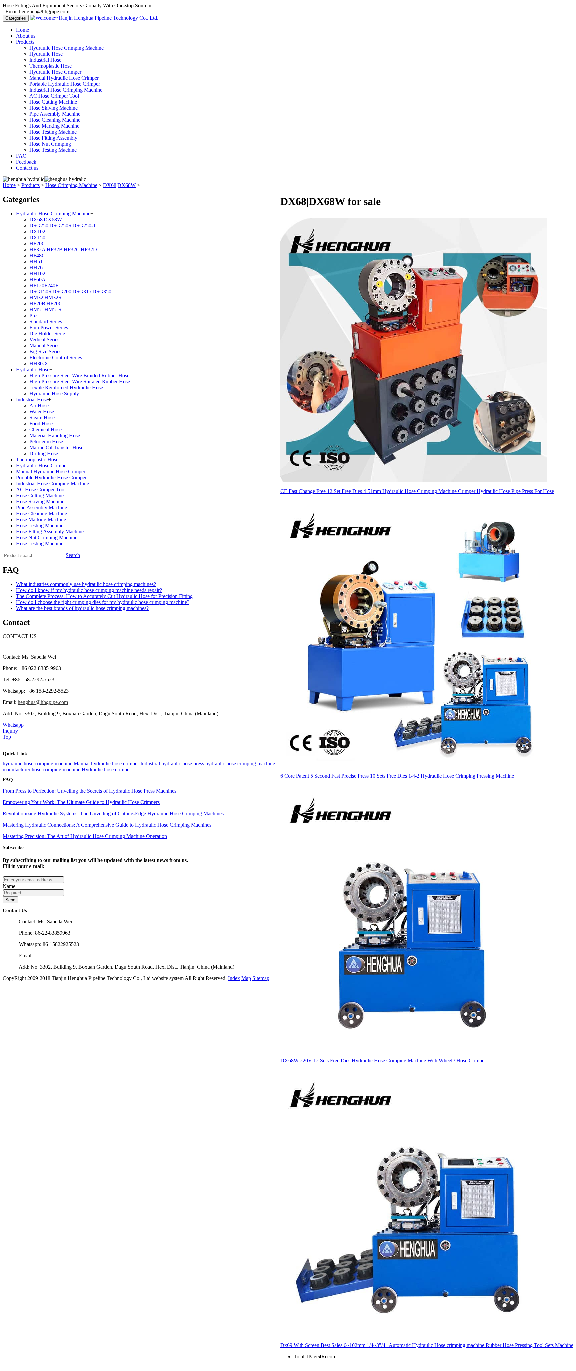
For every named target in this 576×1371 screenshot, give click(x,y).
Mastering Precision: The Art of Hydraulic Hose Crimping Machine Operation (85, 836)
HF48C (37, 255)
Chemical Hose (45, 429)
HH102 (37, 273)
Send (10, 899)
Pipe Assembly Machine (54, 114)
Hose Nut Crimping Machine (46, 537)
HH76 (36, 267)
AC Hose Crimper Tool (54, 96)
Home (22, 30)
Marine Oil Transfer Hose (56, 447)
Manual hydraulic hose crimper (106, 763)
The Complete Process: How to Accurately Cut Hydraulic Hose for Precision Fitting (104, 596)
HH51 (36, 261)
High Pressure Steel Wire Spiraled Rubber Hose (79, 381)
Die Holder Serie (47, 333)
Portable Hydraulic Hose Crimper (64, 84)
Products (25, 42)
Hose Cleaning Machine (54, 120)
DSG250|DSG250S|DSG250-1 (62, 225)
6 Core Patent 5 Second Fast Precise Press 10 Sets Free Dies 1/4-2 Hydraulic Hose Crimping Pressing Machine (397, 776)
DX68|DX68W (119, 185)
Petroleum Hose (46, 441)
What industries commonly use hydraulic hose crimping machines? (86, 584)
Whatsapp (13, 725)
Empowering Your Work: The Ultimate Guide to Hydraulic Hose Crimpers (81, 802)
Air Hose (39, 405)
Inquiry (10, 731)
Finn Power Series (48, 327)
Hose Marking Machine (54, 126)
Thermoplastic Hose (50, 66)
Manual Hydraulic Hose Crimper (64, 78)
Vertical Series (44, 339)
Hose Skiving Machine (53, 108)
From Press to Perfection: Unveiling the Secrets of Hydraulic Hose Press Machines (89, 791)
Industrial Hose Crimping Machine (65, 90)
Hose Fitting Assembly (53, 138)
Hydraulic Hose (46, 54)
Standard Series (45, 321)
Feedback (26, 162)
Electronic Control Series (55, 357)
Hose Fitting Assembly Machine (50, 531)
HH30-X (38, 363)
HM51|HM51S (45, 309)
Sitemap (260, 978)
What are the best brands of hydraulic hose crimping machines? (82, 608)
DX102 (37, 231)
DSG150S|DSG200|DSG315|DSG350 (70, 291)
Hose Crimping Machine (71, 185)
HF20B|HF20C (45, 303)
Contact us (27, 168)
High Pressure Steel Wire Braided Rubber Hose (79, 375)
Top (7, 737)
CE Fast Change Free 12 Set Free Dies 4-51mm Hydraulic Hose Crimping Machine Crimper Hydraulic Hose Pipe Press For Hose (417, 491)
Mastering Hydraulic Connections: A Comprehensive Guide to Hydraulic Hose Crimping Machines (107, 825)
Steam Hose (42, 417)
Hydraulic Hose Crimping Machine (66, 48)
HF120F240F (43, 285)
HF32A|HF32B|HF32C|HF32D (63, 249)
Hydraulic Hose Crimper (55, 72)
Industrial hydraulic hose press (172, 763)
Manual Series (44, 345)
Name (9, 886)
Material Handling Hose (54, 435)
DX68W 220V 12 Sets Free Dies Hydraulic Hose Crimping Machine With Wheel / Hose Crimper (383, 1060)
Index (234, 978)
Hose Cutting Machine (53, 102)
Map (246, 978)
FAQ (21, 156)
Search (73, 555)
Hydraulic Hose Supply (54, 393)
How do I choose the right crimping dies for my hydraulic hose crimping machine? (102, 602)
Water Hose (41, 411)
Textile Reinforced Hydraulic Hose (66, 387)
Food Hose (41, 423)
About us (25, 36)
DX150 (37, 237)
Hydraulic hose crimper (106, 769)
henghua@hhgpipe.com (43, 702)
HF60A (37, 279)
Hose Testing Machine (53, 132)
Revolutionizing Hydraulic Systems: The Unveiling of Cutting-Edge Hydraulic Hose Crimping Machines (113, 813)
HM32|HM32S (45, 297)
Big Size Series (45, 351)
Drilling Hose (43, 453)
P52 (33, 315)
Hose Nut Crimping (50, 144)
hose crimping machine (56, 769)
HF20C (37, 243)
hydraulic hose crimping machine (37, 763)
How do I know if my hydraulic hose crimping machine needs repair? (89, 590)
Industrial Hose (45, 60)
